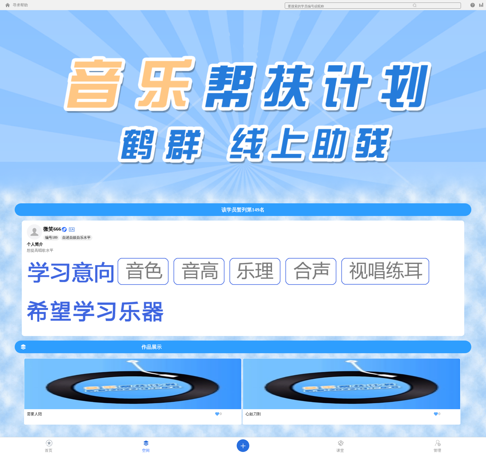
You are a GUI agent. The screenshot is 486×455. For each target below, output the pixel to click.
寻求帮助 (20, 5)
